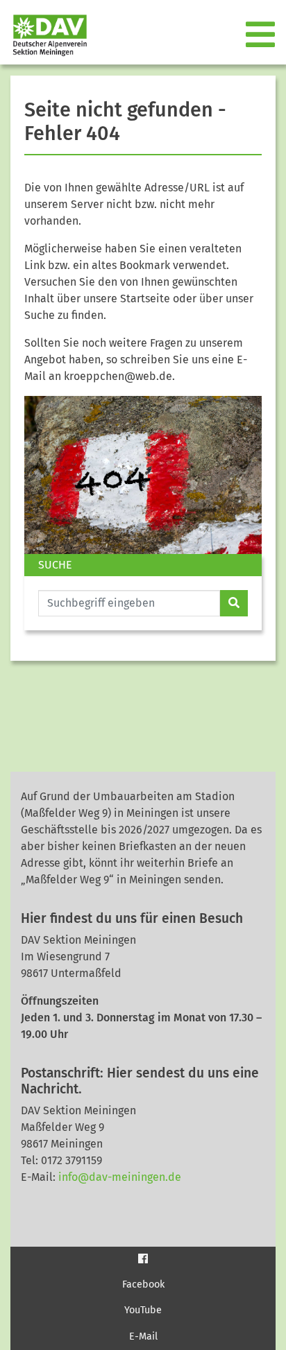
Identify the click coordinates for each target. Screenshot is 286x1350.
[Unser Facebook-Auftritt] (143, 1258)
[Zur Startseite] (44, 35)
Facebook (143, 1284)
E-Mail (143, 1336)
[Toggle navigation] (261, 35)
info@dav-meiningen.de (119, 1177)
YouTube (143, 1310)
